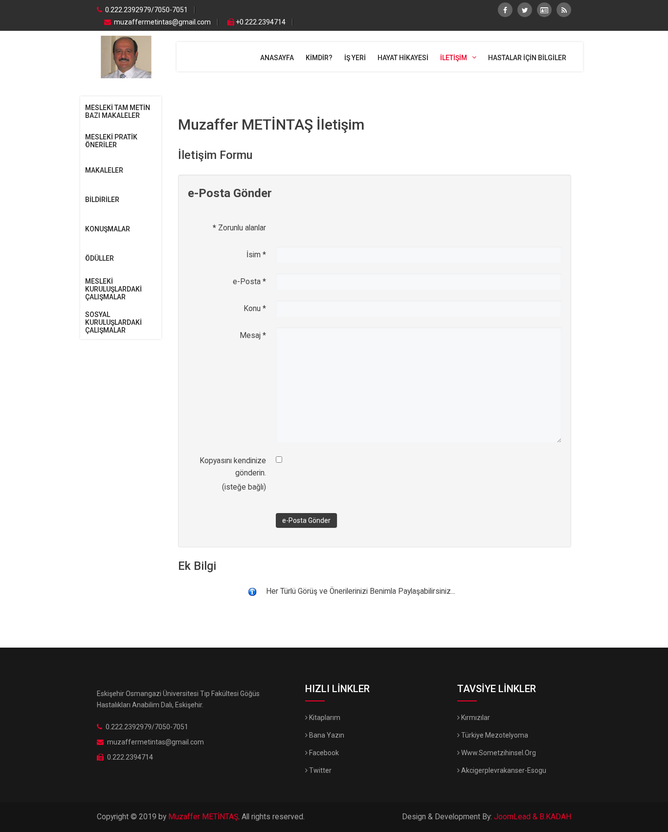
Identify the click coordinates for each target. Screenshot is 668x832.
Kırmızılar (475, 717)
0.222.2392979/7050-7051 (146, 9)
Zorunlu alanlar (239, 228)
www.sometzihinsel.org (498, 753)
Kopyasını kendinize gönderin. (233, 466)
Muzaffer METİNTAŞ (203, 816)
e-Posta (249, 281)
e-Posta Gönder (306, 520)
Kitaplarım (324, 717)
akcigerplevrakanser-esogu (503, 770)
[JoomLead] (126, 56)
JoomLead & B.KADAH (532, 816)
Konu (255, 308)
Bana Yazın (326, 735)
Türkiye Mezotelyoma (494, 735)
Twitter (320, 770)
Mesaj (253, 335)
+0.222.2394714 (261, 22)
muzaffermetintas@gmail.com (162, 22)
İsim (256, 254)
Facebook (323, 753)
